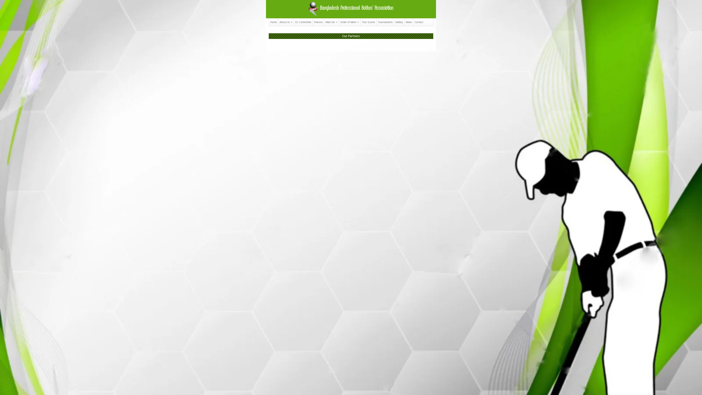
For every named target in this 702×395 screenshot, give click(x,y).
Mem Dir (330, 22)
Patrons (318, 22)
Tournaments (385, 22)
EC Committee (303, 22)
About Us (285, 22)
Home (273, 22)
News (409, 22)
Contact (418, 22)
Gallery (399, 22)
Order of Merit (348, 22)
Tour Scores (368, 22)
